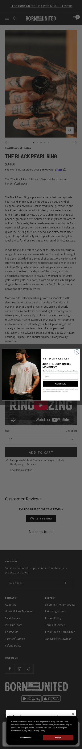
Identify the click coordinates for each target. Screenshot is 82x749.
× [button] (73, 713)
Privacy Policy (39, 731)
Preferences (26, 737)
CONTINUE (60, 384)
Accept (58, 737)
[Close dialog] (76, 351)
